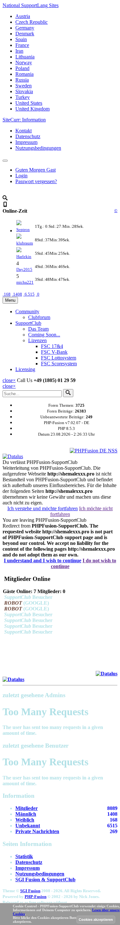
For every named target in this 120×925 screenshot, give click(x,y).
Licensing (25, 369)
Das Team (38, 329)
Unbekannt (27, 825)
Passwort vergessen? (36, 181)
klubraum (24, 243)
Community (27, 311)
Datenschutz (27, 136)
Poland (22, 68)
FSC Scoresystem (59, 363)
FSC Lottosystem (58, 357)
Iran (19, 51)
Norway (23, 62)
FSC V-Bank (54, 352)
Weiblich (24, 820)
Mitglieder (26, 808)
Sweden (23, 85)
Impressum (26, 142)
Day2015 (24, 269)
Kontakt (23, 130)
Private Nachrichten (37, 831)
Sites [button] (31, 5)
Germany (24, 28)
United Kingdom (32, 108)
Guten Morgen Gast (35, 170)
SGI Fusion (30, 890)
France (22, 45)
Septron (23, 229)
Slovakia (24, 91)
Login (21, 175)
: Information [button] (24, 119)
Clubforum (39, 317)
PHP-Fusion (35, 896)
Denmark (24, 33)
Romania (24, 74)
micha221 (25, 282)
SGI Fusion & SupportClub (45, 879)
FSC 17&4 (52, 346)
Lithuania (25, 56)
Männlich (25, 814)
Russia (22, 80)
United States (28, 103)
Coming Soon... (44, 334)
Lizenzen (37, 340)
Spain (21, 39)
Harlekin (23, 256)
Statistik (24, 856)
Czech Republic (31, 22)
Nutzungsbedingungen (38, 148)
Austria (22, 16)
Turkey (22, 97)
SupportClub (28, 323)
